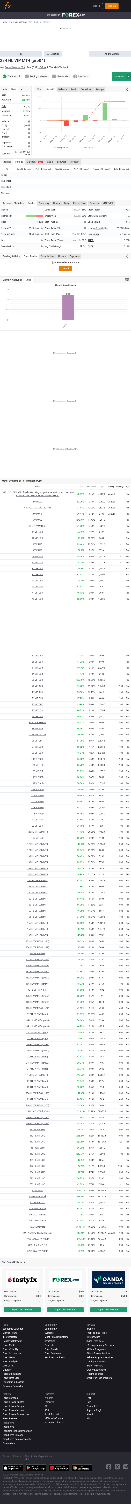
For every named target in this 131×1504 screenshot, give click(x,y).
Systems (49, 1332)
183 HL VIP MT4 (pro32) (37, 1008)
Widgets (49, 1398)
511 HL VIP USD (37, 1178)
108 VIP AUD (37, 789)
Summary (44, 203)
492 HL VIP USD (37, 1166)
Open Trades (30, 256)
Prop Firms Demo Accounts (17, 1439)
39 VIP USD (37, 580)
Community (51, 1328)
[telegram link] (125, 1467)
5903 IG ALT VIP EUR (37, 1245)
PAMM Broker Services (98, 1353)
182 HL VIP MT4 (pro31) (37, 977)
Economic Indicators (13, 1382)
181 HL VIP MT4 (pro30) (37, 971)
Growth (50, 89)
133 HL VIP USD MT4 (37, 856)
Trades (31, 203)
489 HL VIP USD (37, 1160)
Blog (88, 1418)
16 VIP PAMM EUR (37, 526)
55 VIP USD (37, 662)
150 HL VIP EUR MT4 (37, 898)
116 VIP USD (37, 813)
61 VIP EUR (37, 667)
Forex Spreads (10, 1398)
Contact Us (92, 1406)
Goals (50, 161)
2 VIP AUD (37, 501)
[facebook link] (108, 1467)
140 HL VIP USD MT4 (37, 874)
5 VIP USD (37, 520)
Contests (49, 1345)
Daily (66, 203)
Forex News (9, 1357)
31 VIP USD (37, 574)
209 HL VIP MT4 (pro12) (37, 1050)
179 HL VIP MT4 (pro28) (37, 965)
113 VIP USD (37, 807)
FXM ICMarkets (37, 1227)
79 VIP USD (37, 716)
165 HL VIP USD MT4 (37, 923)
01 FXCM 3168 (38, 1148)
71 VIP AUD (37, 692)
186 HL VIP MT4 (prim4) (37, 984)
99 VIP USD (37, 753)
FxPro (42, 67)
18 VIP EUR (37, 556)
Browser (61, 161)
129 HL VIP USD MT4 (37, 850)
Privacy (17, 1456)
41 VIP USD (37, 592)
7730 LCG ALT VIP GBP (37, 1239)
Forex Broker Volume (14, 1410)
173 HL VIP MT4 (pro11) (37, 941)
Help (88, 1402)
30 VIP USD (37, 568)
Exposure (75, 256)
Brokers (90, 1328)
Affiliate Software (54, 1418)
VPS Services (93, 1337)
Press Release (10, 1418)
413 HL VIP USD (37, 1141)
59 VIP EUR (37, 674)
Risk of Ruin (79, 203)
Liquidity (7, 1369)
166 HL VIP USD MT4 (37, 929)
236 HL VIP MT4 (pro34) (37, 1123)
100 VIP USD (37, 759)
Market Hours (10, 1332)
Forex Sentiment (53, 1353)
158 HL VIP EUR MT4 (37, 904)
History (62, 256)
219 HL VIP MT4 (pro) (37, 1081)
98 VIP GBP (37, 740)
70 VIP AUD (37, 686)
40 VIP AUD (37, 586)
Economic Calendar (13, 1328)
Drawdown (86, 89)
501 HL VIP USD (37, 1202)
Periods (19, 161)
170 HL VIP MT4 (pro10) (37, 1093)
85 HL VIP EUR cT (37, 722)
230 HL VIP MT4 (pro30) (37, 1117)
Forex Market (10, 1345)
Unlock (65, 268)
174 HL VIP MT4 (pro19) (37, 947)
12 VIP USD (37, 538)
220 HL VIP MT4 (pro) (37, 1087)
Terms (6, 1456)
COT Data (8, 1365)
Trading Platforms (96, 1361)
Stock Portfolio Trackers (99, 1378)
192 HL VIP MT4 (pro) (37, 1014)
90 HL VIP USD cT (37, 734)
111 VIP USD (37, 795)
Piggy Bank (37, 1190)
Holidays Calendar (12, 1341)
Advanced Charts (54, 1422)
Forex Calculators (12, 1373)
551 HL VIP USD (37, 1184)
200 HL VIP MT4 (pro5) (37, 1032)
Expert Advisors (94, 1365)
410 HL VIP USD (37, 1154)
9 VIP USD (37, 550)
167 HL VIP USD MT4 (37, 935)
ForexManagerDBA (15, 67)
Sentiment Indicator (55, 1357)
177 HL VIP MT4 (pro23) (37, 959)
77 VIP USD (37, 710)
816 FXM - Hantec (37, 1214)
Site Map (27, 1457)
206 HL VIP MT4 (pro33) (37, 1044)
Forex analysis (10, 1361)
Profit (74, 89)
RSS (47, 1410)
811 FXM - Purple (37, 1208)
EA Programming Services (100, 1345)
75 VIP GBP (37, 704)
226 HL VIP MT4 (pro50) (37, 1105)
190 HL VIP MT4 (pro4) (37, 990)
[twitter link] (117, 1467)
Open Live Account (22, 1309)
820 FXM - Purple (37, 1220)
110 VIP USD (37, 801)
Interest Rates (10, 1337)
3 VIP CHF (37, 514)
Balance (62, 89)
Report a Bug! (93, 1410)
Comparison (9, 1443)
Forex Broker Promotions (16, 1414)
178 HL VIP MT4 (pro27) (37, 996)
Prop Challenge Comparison (17, 1431)
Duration (94, 203)
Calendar (34, 161)
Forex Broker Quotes (13, 1402)
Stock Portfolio (52, 1414)
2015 (28, 279)
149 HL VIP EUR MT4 (37, 892)
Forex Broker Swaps (13, 1406)
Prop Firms (8, 1426)
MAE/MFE (108, 203)
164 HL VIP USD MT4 (37, 1075)
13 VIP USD (37, 562)
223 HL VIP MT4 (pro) (37, 1099)
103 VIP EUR (37, 771)
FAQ (88, 1398)
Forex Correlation (12, 1353)
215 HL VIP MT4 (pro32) (37, 1062)
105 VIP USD (37, 777)
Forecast (74, 161)
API (46, 1406)
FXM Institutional (37, 1196)
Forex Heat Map (11, 1378)
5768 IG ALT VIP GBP (37, 1251)
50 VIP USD (37, 655)
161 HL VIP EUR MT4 (37, 917)
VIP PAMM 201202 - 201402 (37, 507)
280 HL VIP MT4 (37, 1129)
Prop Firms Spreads (13, 1435)
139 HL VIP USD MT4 (37, 868)
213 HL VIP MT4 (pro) (37, 1056)
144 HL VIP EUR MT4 (37, 880)
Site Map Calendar (43, 1456)
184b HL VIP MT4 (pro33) (37, 1026)
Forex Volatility (10, 1349)
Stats (13, 89)
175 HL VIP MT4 (37, 953)
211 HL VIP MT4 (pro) (37, 1038)
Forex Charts (51, 1349)
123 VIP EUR (37, 838)
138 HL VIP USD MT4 (37, 862)
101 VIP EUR (37, 765)
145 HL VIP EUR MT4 (37, 886)
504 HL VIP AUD (37, 1172)
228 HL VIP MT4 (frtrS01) (37, 1111)
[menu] (126, 6)
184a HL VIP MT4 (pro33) (37, 1020)
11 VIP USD (37, 532)
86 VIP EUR (37, 728)
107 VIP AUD (37, 783)
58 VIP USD (37, 680)
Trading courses (94, 1373)
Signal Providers (95, 1341)
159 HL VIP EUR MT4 (37, 911)
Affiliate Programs (96, 1349)
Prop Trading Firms (96, 1332)
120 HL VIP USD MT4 (37, 832)
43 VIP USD (37, 599)
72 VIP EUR (37, 698)
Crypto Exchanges (96, 1369)
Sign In (96, 6)
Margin (100, 89)
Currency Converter (13, 1386)
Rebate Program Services (99, 1357)
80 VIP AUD (37, 819)
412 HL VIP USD (37, 1135)
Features (49, 1402)
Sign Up (112, 6)
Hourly (56, 203)
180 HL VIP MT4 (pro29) (37, 1002)
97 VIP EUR (37, 747)
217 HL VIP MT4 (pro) (37, 1068)
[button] (53, 54)
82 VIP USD (37, 826)
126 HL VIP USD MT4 (37, 844)
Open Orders (47, 256)
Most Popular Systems (56, 1337)
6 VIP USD (37, 544)
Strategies (50, 1341)
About (89, 1414)
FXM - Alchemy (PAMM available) (37, 1233)
